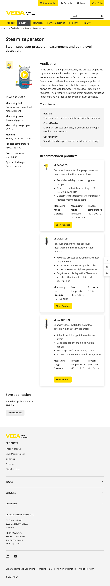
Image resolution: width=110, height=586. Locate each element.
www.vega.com (13, 543)
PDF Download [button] (15, 412)
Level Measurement (15, 454)
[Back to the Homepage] (17, 436)
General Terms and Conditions (20, 568)
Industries (24, 22)
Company (73, 22)
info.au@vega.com (14, 540)
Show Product (63, 224)
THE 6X (86, 22)
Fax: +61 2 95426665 (15, 536)
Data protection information (62, 568)
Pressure (10, 464)
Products (10, 22)
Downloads (38, 22)
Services (11, 492)
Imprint (42, 568)
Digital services (13, 469)
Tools (9, 481)
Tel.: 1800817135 (14, 532)
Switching (10, 459)
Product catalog (13, 448)
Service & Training (56, 22)
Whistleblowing (86, 568)
